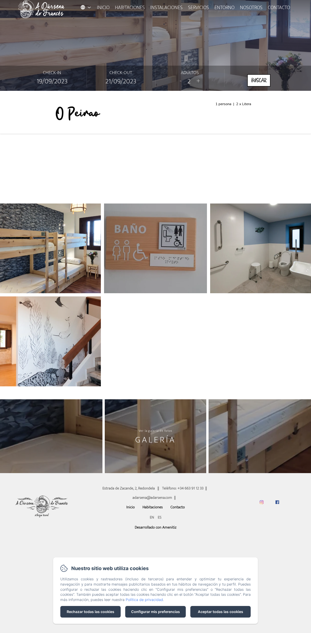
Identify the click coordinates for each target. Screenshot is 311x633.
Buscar (258, 80)
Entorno (224, 7)
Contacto (279, 7)
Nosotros (251, 7)
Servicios (198, 7)
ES (159, 517)
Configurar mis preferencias (155, 611)
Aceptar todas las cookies (220, 611)
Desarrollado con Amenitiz (155, 527)
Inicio (103, 7)
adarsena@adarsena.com (152, 497)
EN (152, 517)
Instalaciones (166, 7)
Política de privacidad (144, 599)
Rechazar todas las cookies (90, 611)
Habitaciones (130, 7)
